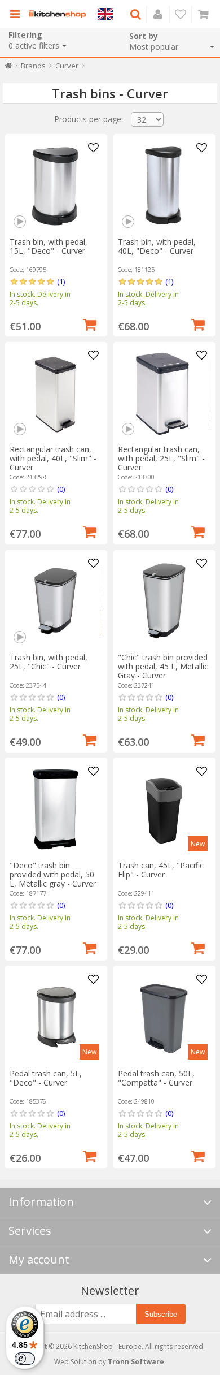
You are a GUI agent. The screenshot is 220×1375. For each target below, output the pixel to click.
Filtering (25, 34)
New (198, 844)
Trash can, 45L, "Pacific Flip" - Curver (161, 870)
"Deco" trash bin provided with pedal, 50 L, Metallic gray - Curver (53, 874)
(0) (61, 489)
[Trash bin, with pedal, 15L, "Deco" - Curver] (56, 186)
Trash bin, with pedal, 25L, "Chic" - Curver (48, 662)
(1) (61, 281)
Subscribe (160, 1314)
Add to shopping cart (89, 323)
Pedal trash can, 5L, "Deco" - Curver (46, 1078)
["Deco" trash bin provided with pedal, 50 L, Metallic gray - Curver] (56, 809)
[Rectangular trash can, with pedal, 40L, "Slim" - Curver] (56, 393)
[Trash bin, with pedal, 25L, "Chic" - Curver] (56, 601)
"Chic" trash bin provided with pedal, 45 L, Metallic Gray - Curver (163, 666)
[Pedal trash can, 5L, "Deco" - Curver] (56, 1017)
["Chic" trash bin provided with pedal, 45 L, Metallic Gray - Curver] (164, 601)
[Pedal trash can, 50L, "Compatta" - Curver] (164, 1017)
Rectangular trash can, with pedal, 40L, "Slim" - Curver (53, 458)
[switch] (25, 1358)
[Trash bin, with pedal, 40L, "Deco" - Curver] (164, 186)
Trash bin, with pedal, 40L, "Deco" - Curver (157, 246)
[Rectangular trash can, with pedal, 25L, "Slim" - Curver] (164, 393)
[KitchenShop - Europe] (57, 14)
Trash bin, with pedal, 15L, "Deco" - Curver (48, 246)
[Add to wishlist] (93, 148)
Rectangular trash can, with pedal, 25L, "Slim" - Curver (161, 458)
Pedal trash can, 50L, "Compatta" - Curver (156, 1078)
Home (8, 68)
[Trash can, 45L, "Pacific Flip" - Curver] (164, 809)
